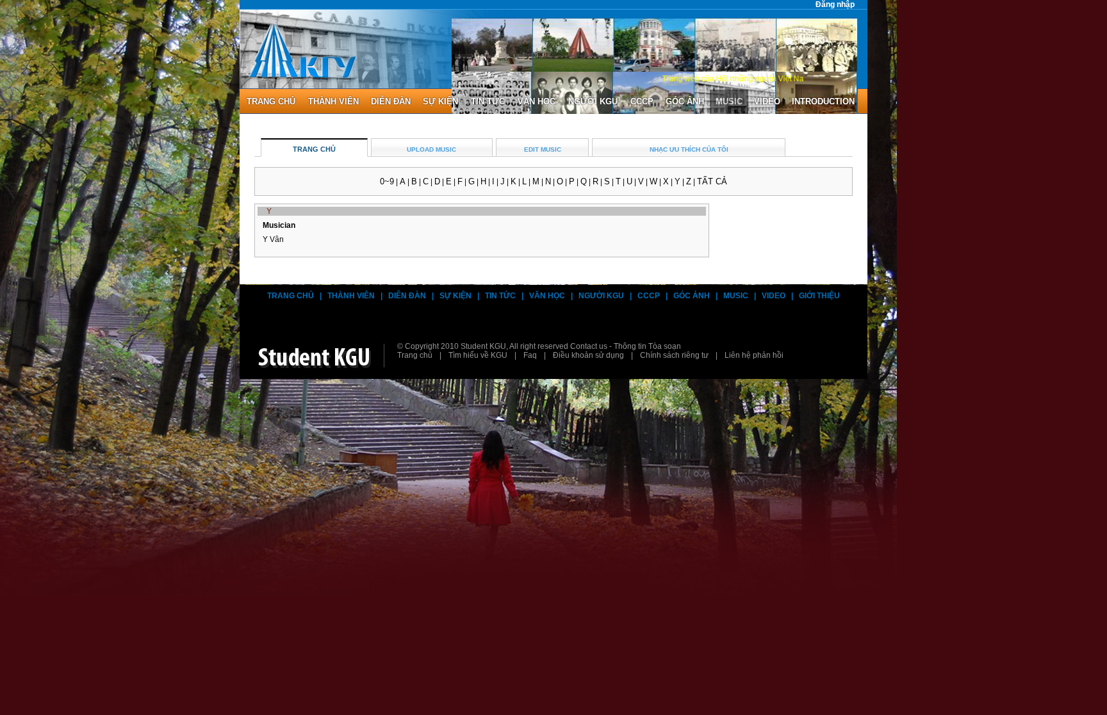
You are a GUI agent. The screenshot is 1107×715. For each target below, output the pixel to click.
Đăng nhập (835, 4)
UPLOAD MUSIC (431, 149)
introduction (823, 101)
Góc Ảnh (691, 295)
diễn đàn (391, 101)
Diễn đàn (407, 295)
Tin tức (488, 101)
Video (773, 295)
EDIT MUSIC (542, 149)
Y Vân (273, 239)
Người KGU (593, 101)
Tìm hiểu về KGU (477, 355)
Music (735, 295)
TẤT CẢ (712, 181)
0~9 (387, 181)
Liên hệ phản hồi (754, 355)
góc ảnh (685, 101)
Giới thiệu (819, 295)
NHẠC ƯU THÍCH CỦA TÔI (689, 149)
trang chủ (271, 101)
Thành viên (351, 295)
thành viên (333, 101)
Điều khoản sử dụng (588, 355)
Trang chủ (290, 295)
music (729, 101)
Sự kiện (440, 101)
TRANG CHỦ (314, 149)
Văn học (536, 101)
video (767, 101)
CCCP (641, 101)
